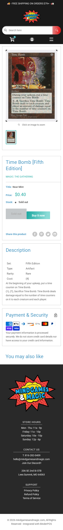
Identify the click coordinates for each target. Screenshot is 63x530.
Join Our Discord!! (31, 463)
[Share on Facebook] (34, 234)
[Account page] (32, 39)
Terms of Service (31, 498)
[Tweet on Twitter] (48, 234)
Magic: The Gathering (19, 176)
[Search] (56, 30)
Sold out (16, 213)
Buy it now (38, 215)
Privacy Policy (31, 490)
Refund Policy (31, 494)
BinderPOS (46, 523)
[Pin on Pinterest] (41, 234)
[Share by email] (54, 234)
